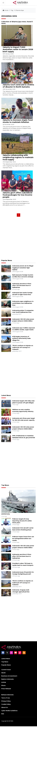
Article (3, 682)
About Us (4, 707)
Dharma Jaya (19, 10)
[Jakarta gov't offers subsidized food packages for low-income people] (17, 181)
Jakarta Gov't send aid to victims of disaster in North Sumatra (18, 86)
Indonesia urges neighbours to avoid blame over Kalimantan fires (22, 303)
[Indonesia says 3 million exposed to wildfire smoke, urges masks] (6, 330)
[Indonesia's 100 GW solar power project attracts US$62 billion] (6, 322)
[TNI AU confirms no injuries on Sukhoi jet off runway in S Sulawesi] (6, 348)
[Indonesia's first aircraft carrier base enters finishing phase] (6, 530)
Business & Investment (9, 676)
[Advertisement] (18, 238)
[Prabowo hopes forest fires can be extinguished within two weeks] (6, 539)
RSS (2, 714)
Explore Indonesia (7, 679)
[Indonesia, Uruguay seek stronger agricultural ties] (6, 592)
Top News (5, 485)
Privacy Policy (6, 701)
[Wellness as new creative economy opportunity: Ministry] (6, 412)
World (3, 673)
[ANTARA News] (20, 2)
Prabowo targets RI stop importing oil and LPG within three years (22, 521)
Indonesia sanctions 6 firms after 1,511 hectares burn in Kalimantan (21, 285)
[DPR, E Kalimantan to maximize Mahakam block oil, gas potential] (6, 438)
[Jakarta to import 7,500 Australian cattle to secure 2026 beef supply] (17, 35)
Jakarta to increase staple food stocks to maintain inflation (18, 121)
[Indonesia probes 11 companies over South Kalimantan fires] (6, 313)
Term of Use (5, 698)
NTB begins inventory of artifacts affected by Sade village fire (21, 338)
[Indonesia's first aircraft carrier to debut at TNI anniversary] (18, 501)
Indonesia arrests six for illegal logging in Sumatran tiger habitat (22, 267)
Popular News (6, 260)
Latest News (6, 395)
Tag (12, 10)
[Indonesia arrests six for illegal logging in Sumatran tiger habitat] (6, 268)
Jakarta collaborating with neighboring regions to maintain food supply (18, 157)
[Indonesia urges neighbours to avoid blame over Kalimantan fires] (6, 304)
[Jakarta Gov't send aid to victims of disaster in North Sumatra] (17, 73)
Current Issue (6, 669)
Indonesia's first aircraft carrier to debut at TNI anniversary (18, 513)
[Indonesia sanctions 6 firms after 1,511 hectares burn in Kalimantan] (6, 286)
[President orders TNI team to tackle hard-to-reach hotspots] (6, 566)
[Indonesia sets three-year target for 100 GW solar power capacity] (6, 421)
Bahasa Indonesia (7, 695)
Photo (3, 685)
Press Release (6, 688)
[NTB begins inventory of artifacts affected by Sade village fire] (6, 339)
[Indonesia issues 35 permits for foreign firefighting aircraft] (6, 575)
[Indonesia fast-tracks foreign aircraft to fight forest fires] (6, 295)
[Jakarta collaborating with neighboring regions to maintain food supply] (17, 143)
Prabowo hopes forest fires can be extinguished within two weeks (23, 538)
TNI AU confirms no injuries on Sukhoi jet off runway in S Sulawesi (22, 347)
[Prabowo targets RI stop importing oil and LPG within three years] (6, 521)
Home (6, 10)
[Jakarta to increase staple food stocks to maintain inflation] (17, 108)
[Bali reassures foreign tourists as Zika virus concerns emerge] (6, 277)
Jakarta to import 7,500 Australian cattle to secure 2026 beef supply (18, 49)
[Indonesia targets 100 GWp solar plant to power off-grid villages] (6, 403)
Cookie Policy (6, 704)
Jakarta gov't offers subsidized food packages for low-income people (17, 195)
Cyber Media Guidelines (9, 710)
